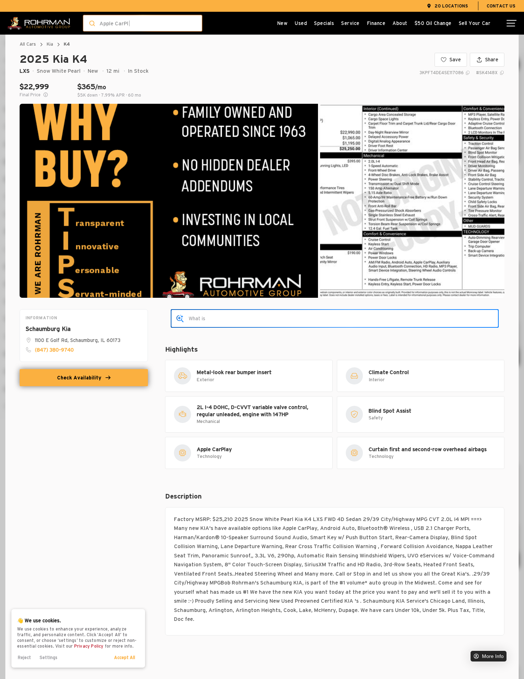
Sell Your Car (475, 23)
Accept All (124, 657)
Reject (24, 657)
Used (300, 23)
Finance (376, 23)
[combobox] (135, 23)
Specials (324, 23)
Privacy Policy (89, 646)
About (399, 23)
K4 (67, 44)
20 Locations (451, 6)
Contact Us (501, 6)
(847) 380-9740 (54, 350)
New (282, 23)
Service (350, 23)
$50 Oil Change (433, 23)
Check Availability (79, 378)
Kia (50, 44)
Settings (48, 657)
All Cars (28, 44)
